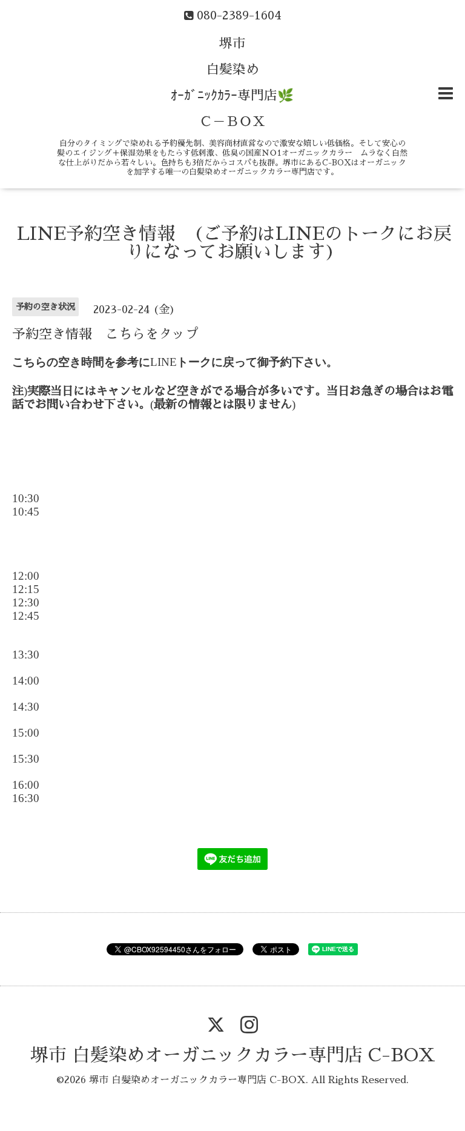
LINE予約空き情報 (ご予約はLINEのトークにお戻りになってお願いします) (234, 243)
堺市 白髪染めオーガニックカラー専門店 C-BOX (232, 1055)
